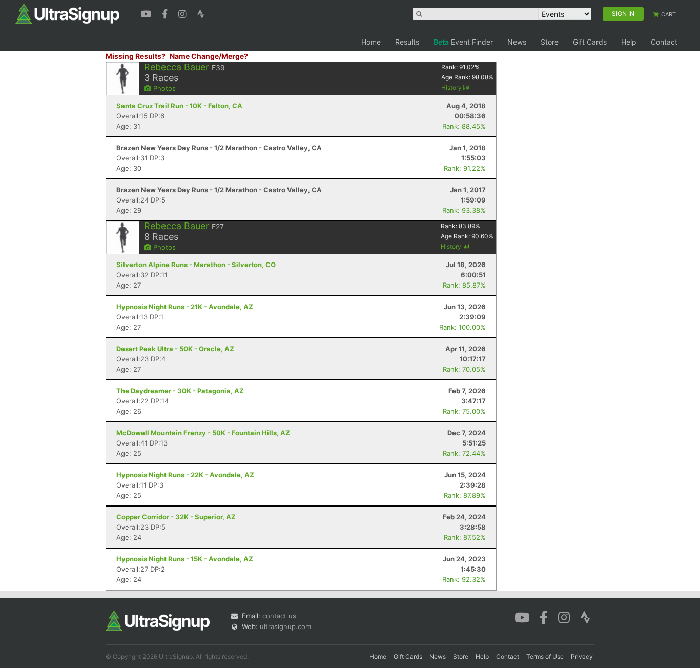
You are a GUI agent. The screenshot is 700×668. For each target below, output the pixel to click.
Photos (163, 88)
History (452, 87)
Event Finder (463, 41)
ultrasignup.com (285, 626)
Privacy (582, 656)
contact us (279, 616)
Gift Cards (590, 41)
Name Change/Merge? (209, 56)
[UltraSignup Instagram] (183, 13)
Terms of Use (545, 656)
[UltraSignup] (67, 13)
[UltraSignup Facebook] (166, 13)
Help (628, 41)
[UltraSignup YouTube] (147, 13)
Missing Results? (136, 56)
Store (550, 41)
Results (407, 41)
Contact (664, 41)
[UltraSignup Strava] (201, 13)
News (516, 41)
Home (371, 41)
